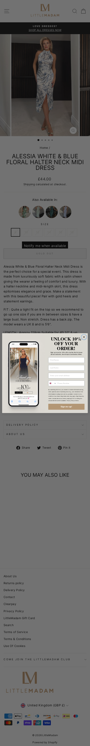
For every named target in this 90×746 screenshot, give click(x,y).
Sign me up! (66, 406)
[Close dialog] (84, 337)
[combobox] (52, 383)
